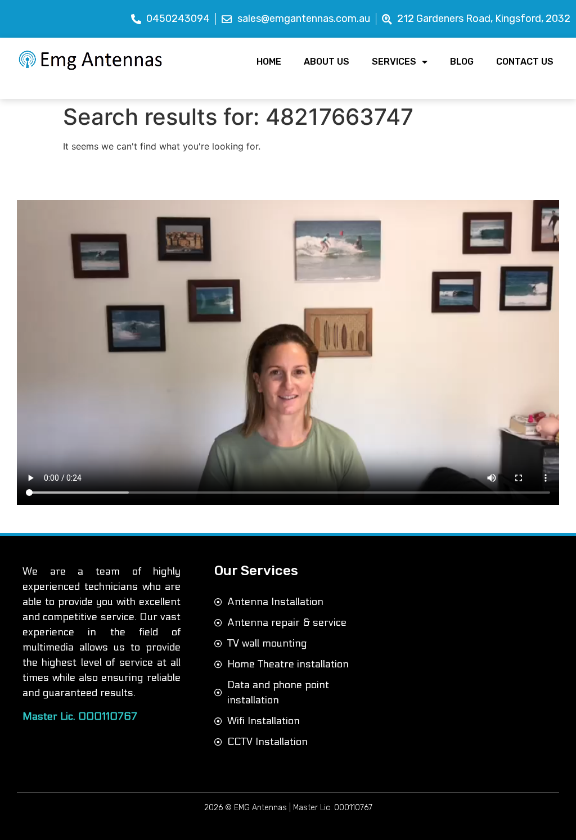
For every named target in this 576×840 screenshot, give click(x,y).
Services (394, 61)
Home (268, 61)
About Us (326, 61)
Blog (462, 61)
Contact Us (525, 61)
